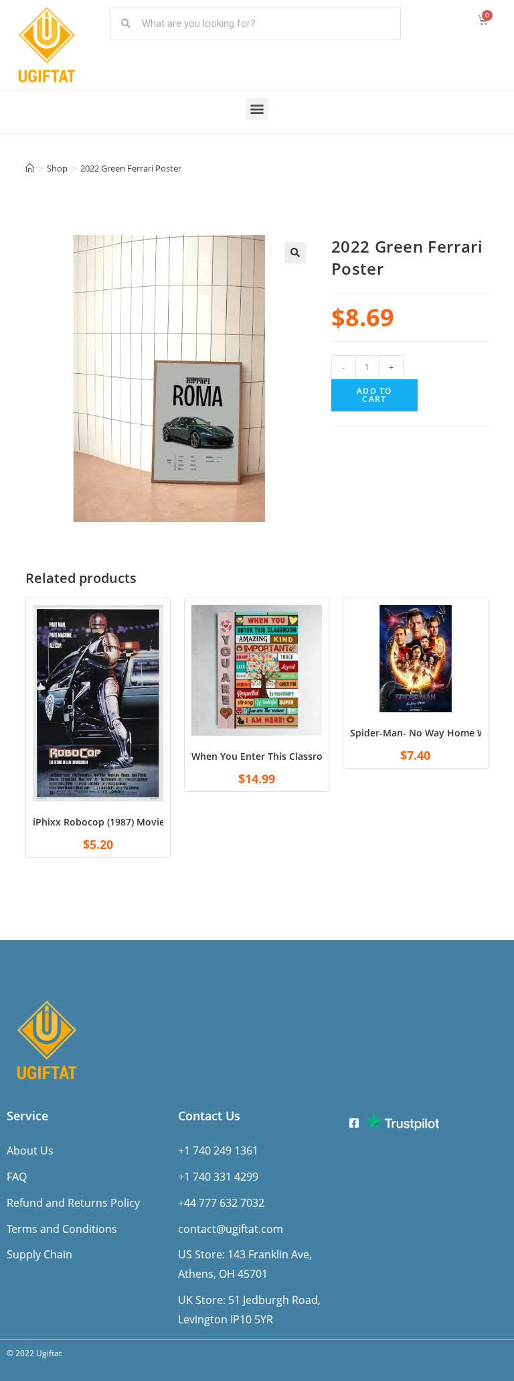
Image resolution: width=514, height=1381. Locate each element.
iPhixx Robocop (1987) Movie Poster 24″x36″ (134, 821)
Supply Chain (39, 1254)
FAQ (17, 1176)
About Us (30, 1150)
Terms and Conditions (62, 1229)
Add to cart (374, 395)
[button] (257, 109)
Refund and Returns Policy (73, 1202)
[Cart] (483, 20)
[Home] (29, 168)
